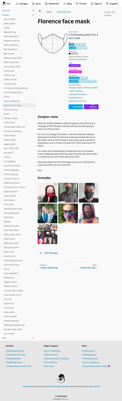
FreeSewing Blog (13, 358)
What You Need (91, 87)
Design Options (76, 97)
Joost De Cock (52, 386)
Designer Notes (76, 87)
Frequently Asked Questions (56, 358)
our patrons (95, 386)
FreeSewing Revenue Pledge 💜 (96, 366)
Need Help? (49, 366)
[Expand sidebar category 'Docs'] (33, 338)
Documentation (51, 362)
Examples (107, 15)
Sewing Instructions (78, 101)
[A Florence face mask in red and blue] (47, 193)
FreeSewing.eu (88, 351)
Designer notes (109, 12)
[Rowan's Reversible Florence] (47, 213)
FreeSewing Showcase (16, 354)
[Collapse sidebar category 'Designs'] (33, 15)
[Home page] (40, 10)
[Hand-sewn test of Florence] (68, 213)
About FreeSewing (52, 351)
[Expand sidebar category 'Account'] (33, 10)
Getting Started (51, 354)
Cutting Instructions (78, 94)
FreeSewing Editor (14, 362)
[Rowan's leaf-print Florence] (89, 193)
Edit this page (51, 253)
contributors (65, 386)
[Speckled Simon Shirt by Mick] (68, 193)
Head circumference (78, 59)
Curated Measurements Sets (18, 366)
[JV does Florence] (89, 213)
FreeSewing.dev (89, 354)
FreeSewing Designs (15, 351)
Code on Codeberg (90, 362)
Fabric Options (76, 91)
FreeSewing (26, 386)
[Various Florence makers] (47, 234)
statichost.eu (65, 399)
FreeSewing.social (90, 358)
